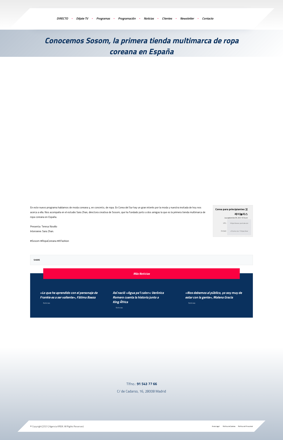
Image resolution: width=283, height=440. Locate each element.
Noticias (46, 303)
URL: (225, 223)
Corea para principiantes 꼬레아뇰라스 (231, 211)
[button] (236, 18)
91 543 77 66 (147, 384)
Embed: (224, 231)
